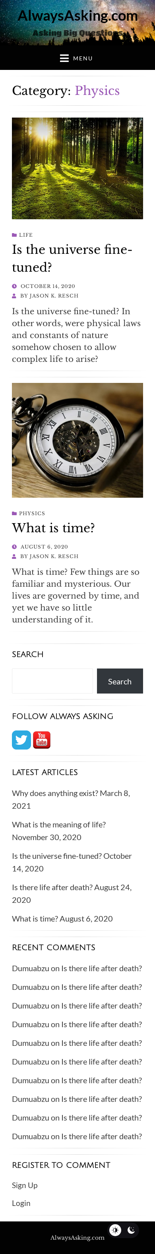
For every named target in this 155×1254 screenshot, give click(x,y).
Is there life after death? (52, 887)
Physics (32, 513)
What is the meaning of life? (59, 824)
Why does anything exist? (55, 793)
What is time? (53, 528)
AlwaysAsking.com (77, 15)
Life (26, 235)
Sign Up (24, 1185)
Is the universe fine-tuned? (57, 855)
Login (21, 1203)
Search (120, 681)
